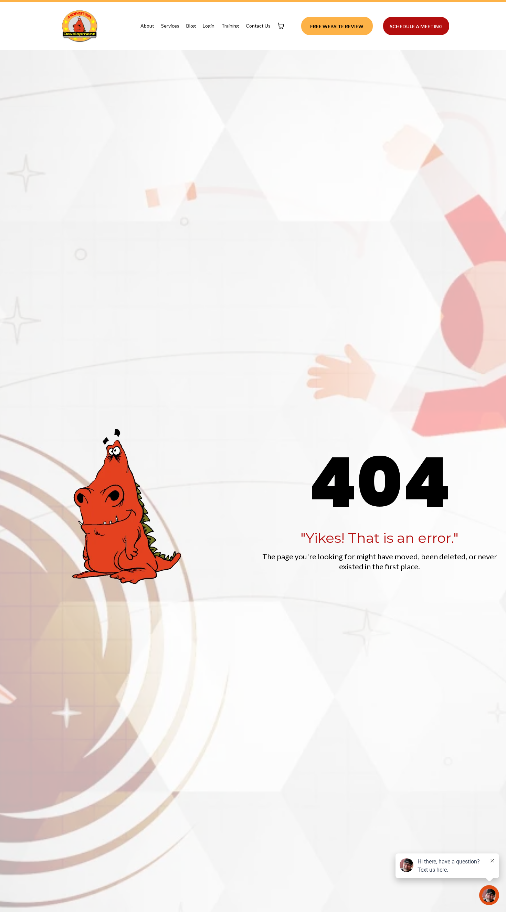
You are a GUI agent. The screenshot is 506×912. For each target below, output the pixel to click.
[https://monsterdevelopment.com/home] (79, 26)
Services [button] (170, 26)
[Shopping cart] (280, 25)
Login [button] (208, 26)
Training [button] (230, 26)
